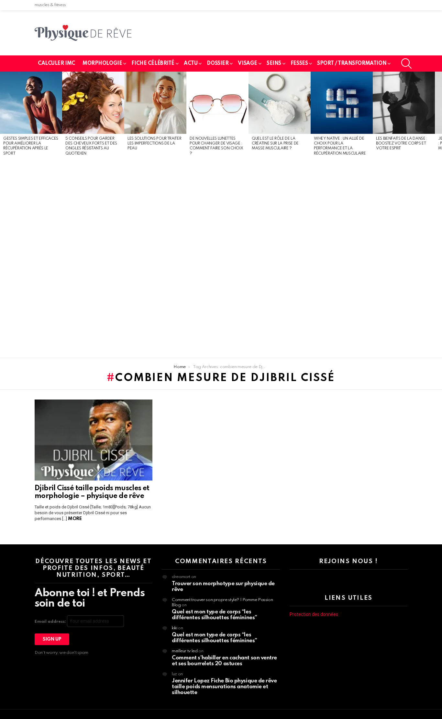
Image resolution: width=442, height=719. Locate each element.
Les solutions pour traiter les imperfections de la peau (154, 144)
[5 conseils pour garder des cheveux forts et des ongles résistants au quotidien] (93, 103)
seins (274, 63)
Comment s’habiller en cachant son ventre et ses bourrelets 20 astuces (224, 661)
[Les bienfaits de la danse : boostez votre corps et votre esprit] (404, 103)
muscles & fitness (50, 5)
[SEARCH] (406, 63)
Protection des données (314, 614)
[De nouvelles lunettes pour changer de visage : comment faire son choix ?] (217, 103)
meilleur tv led (185, 651)
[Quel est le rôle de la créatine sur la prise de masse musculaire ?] (280, 103)
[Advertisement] (31, 257)
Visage (247, 63)
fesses (299, 63)
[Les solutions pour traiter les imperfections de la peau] (155, 103)
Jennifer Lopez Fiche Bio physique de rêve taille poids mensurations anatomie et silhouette (224, 686)
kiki (174, 628)
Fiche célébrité (152, 63)
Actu (190, 63)
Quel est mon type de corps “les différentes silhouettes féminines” (214, 614)
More (75, 518)
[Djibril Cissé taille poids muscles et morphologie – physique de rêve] (93, 440)
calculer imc (56, 63)
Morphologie (102, 63)
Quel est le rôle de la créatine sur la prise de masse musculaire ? (275, 144)
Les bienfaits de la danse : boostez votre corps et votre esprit (401, 144)
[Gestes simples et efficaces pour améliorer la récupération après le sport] (31, 103)
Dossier (217, 63)
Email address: (51, 622)
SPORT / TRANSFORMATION (351, 63)
